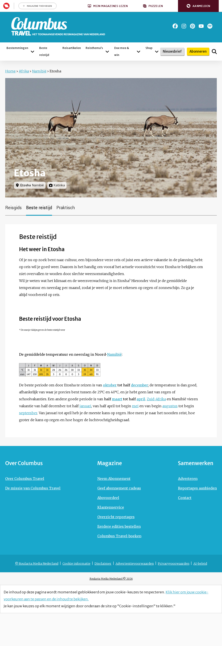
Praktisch (65, 208)
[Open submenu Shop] (157, 51)
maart (117, 399)
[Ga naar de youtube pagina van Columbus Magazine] (201, 26)
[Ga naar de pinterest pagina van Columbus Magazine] (192, 26)
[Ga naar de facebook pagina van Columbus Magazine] (175, 26)
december (139, 385)
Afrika (24, 71)
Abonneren (198, 51)
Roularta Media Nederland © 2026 (111, 578)
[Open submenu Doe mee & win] (138, 51)
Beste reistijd (39, 208)
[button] (198, 6)
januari (85, 406)
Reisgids (13, 208)
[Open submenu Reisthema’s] (107, 51)
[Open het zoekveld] (214, 51)
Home (10, 71)
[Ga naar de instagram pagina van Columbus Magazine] (183, 26)
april (141, 399)
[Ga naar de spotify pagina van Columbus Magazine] (209, 26)
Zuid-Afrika (156, 399)
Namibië (39, 71)
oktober (110, 385)
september (28, 413)
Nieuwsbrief (172, 51)
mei (135, 406)
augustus (170, 406)
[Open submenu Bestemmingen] (32, 51)
